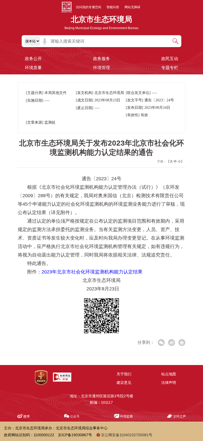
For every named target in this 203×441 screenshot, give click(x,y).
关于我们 (124, 374)
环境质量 (33, 67)
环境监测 (126, 416)
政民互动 (169, 58)
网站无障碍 (132, 7)
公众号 (75, 416)
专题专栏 (169, 67)
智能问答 (113, 7)
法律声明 (168, 382)
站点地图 (168, 374)
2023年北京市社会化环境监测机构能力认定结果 (91, 271)
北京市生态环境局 (101, 19)
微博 (26, 416)
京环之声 (179, 416)
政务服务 (101, 58)
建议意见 (124, 382)
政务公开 (33, 58)
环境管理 (101, 67)
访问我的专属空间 (88, 7)
